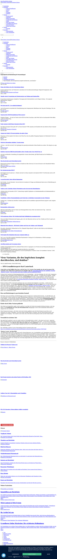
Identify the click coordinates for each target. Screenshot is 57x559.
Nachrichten (6, 6)
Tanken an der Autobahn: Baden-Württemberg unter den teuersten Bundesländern (20, 188)
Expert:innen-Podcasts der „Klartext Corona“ (32, 279)
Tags (4, 532)
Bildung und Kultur (10, 18)
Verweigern (15, 554)
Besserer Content (7, 533)
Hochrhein (5, 7)
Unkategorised (6, 538)
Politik (7, 21)
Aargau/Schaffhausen (11, 8)
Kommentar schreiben (7, 425)
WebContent (6, 535)
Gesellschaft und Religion (11, 19)
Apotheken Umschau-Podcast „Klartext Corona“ (39, 285)
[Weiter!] (11, 358)
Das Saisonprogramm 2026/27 (8, 170)
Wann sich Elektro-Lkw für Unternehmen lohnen (12, 87)
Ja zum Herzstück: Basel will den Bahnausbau (11, 179)
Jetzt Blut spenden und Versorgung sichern (11, 244)
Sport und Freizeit (10, 24)
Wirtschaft (8, 17)
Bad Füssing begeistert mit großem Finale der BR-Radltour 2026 (16, 377)
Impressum (5, 542)
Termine (5, 27)
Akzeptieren (32, 554)
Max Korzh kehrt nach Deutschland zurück (11, 161)
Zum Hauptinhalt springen (6, 1)
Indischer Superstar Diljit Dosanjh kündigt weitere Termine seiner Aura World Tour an (21, 151)
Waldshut (8, 13)
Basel (7, 11)
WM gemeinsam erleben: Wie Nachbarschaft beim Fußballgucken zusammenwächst (20, 216)
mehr (48, 554)
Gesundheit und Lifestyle (11, 23)
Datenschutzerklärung (8, 543)
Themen (5, 14)
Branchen (5, 29)
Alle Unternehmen (10, 32)
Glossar (5, 537)
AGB (4, 544)
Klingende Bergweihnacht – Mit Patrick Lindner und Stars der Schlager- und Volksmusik (22, 225)
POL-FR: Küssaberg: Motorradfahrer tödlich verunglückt (14, 409)
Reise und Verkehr (10, 22)
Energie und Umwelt (10, 26)
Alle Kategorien (9, 31)
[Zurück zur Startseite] (10, 2)
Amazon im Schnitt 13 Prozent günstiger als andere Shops (14, 133)
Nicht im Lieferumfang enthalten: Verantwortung (12, 142)
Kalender (8, 28)
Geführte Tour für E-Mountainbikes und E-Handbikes (13, 393)
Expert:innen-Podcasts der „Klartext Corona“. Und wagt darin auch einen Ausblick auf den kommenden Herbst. (28, 271)
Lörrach (8, 9)
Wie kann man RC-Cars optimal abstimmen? (11, 105)
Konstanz (8, 12)
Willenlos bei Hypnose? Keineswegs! (9, 344)
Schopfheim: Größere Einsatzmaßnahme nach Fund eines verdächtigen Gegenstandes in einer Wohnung (25, 197)
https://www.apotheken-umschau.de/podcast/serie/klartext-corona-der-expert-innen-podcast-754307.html (23, 329)
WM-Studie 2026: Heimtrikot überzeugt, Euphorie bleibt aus (15, 234)
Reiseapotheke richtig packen (7, 207)
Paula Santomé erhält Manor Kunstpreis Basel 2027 (13, 124)
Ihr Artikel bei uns (7, 540)
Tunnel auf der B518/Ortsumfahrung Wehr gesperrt (13, 114)
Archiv (4, 536)
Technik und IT (9, 16)
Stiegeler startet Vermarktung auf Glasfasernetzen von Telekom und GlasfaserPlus (20, 96)
